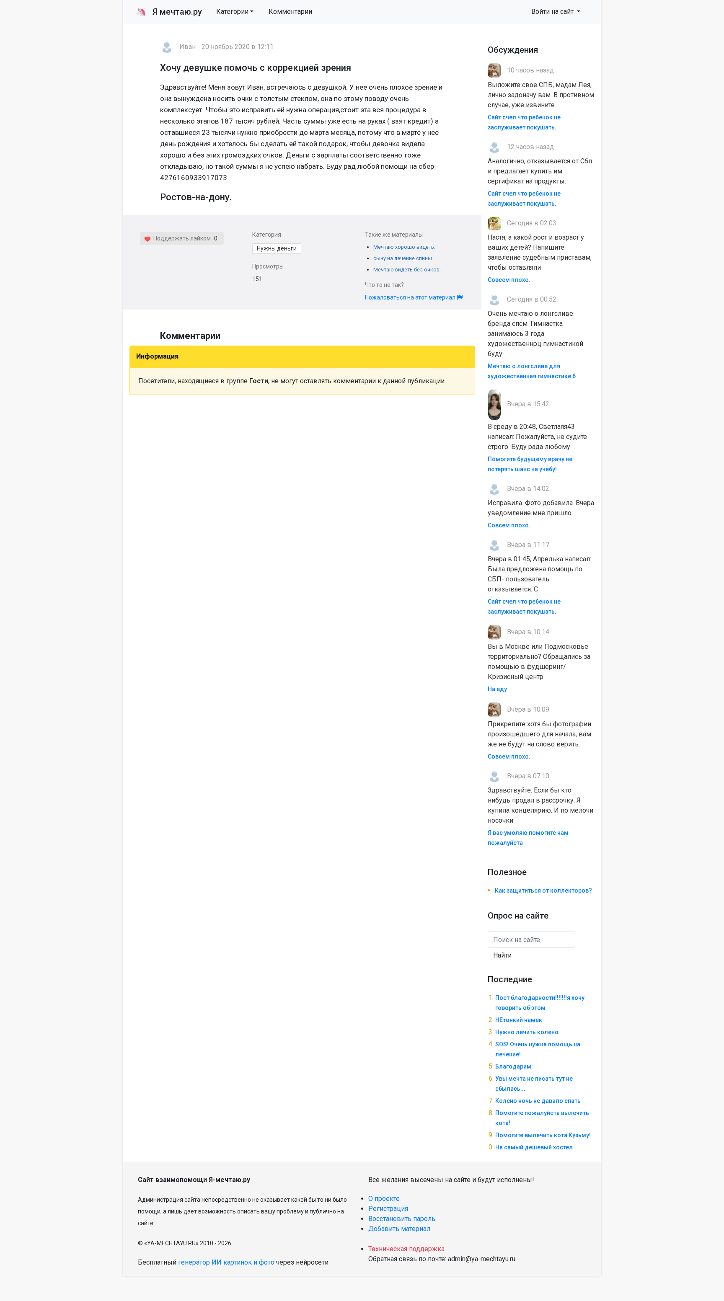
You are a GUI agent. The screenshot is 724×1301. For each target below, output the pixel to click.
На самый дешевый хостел (534, 1147)
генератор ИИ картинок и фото (226, 1262)
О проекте (384, 1199)
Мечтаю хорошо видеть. (404, 247)
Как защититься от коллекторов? (543, 890)
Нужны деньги (277, 248)
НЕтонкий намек (518, 1020)
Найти (502, 955)
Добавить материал (399, 1229)
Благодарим (513, 1066)
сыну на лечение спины (402, 258)
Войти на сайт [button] (553, 11)
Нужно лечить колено (527, 1032)
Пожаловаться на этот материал (411, 297)
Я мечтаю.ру (169, 12)
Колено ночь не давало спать (538, 1100)
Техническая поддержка (406, 1249)
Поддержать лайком (181, 238)
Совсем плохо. (509, 279)
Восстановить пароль (401, 1219)
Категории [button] (232, 11)
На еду (497, 689)
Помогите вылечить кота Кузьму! (543, 1135)
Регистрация (388, 1209)
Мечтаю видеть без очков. (407, 269)
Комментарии (290, 11)
